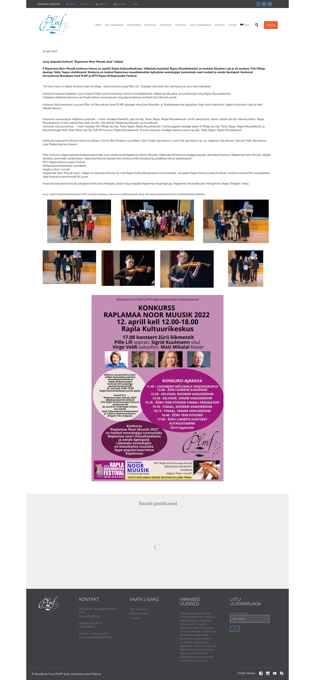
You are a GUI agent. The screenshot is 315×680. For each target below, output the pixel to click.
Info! (135, 4)
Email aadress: (239, 613)
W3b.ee (96, 674)
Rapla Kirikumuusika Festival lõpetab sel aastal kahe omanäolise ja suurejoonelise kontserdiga (197, 655)
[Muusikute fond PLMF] (54, 25)
